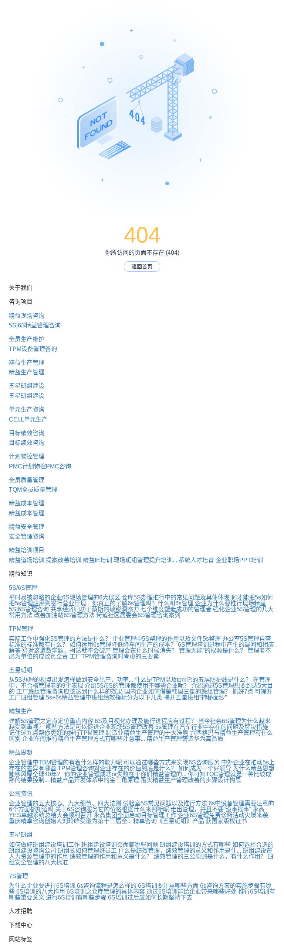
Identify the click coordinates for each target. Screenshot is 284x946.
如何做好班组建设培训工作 (44, 845)
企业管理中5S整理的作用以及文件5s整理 (166, 639)
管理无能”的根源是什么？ (212, 650)
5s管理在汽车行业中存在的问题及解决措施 (211, 727)
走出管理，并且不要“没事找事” (210, 809)
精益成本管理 (26, 503)
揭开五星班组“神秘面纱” (195, 697)
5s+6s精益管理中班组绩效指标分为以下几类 (104, 697)
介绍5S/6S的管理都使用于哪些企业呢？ (137, 685)
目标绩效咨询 (26, 433)
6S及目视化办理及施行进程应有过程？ (146, 721)
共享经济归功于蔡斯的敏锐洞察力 (94, 609)
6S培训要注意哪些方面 (168, 886)
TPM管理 (21, 629)
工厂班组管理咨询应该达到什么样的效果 (69, 691)
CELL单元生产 (28, 419)
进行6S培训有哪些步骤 (76, 897)
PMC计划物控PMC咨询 (40, 466)
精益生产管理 (26, 363)
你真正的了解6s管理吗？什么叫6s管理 (142, 603)
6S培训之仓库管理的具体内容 (106, 891)
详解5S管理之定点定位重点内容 (51, 721)
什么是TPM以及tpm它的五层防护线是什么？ (193, 680)
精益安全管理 (26, 527)
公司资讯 (21, 794)
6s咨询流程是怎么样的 (106, 886)
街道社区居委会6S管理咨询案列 (138, 615)
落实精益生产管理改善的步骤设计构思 (191, 780)
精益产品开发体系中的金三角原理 (94, 780)
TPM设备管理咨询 (33, 349)
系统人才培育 (196, 560)
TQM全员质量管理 (33, 489)
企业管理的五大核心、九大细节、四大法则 (65, 803)
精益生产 (21, 711)
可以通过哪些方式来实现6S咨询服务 (172, 762)
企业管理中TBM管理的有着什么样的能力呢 (65, 762)
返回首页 (142, 266)
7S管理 (18, 876)
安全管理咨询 (26, 536)
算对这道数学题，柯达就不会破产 (66, 650)
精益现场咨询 (26, 316)
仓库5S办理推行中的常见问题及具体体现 (176, 597)
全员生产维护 (26, 339)
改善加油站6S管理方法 (64, 615)
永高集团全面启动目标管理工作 (135, 815)
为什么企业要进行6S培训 (42, 886)
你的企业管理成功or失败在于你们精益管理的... (125, 774)
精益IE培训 (97, 560)
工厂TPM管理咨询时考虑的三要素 (114, 656)
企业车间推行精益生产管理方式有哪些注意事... (83, 739)
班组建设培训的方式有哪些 (195, 845)
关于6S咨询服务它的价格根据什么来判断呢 (112, 809)
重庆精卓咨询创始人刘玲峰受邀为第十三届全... (70, 821)
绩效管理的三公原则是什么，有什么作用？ (210, 856)
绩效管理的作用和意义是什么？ (111, 856)
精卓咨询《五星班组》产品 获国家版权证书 (190, 821)
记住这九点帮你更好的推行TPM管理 (56, 733)
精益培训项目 (26, 550)
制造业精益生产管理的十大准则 (147, 733)
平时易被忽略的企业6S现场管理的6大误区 (64, 597)
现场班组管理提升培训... (145, 560)
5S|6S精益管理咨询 (35, 325)
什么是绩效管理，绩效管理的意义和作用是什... (179, 850)
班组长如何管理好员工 (87, 850)
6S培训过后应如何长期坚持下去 (150, 897)
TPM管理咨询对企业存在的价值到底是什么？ (117, 768)
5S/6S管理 (23, 588)
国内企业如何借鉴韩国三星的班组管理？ (177, 691)
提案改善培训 (63, 560)
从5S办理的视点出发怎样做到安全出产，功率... (71, 680)
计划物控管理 (26, 456)
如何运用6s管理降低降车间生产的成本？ (123, 644)
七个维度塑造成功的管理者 (176, 609)
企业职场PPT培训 (239, 560)
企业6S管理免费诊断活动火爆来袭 (223, 815)
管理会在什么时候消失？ (145, 650)
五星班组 (21, 670)
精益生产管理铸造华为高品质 (184, 739)
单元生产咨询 (26, 409)
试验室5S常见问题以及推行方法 (165, 803)
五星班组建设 (26, 386)
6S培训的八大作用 (40, 891)
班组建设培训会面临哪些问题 (119, 845)
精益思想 (21, 752)
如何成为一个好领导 (204, 768)
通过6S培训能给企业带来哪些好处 (191, 891)
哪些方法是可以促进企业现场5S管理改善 (100, 727)
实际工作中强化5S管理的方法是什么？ (60, 639)
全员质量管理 (26, 480)
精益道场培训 (26, 560)
